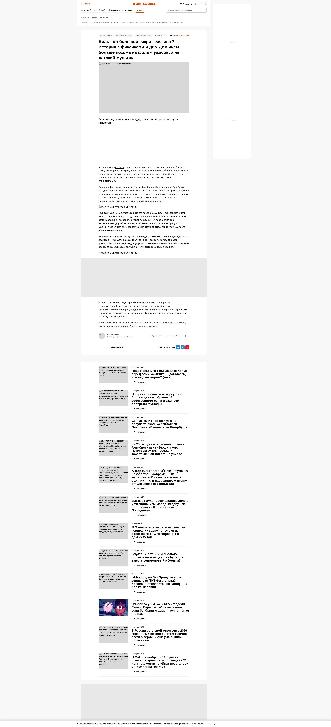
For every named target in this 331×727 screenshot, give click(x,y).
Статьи (94, 17)
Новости (140, 10)
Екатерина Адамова (113, 334)
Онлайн (102, 10)
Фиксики (119, 167)
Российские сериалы (124, 35)
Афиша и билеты (88, 10)
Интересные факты (143, 35)
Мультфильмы (106, 35)
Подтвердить (212, 724)
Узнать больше (197, 724)
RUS (196, 4)
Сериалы (129, 10)
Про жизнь (103, 17)
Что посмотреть (115, 10)
